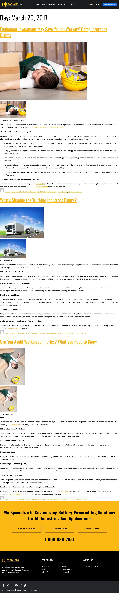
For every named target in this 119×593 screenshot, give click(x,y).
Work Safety (62, 192)
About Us (59, 4)
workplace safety (82, 499)
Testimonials (67, 569)
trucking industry (66, 333)
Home (37, 4)
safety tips (16, 424)
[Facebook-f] (3, 585)
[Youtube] (16, 585)
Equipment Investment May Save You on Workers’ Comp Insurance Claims (53, 32)
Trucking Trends (80, 333)
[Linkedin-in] (12, 585)
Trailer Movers (53, 333)
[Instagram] (20, 585)
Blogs (46, 192)
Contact (71, 4)
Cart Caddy (52, 192)
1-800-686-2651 (59, 539)
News (65, 4)
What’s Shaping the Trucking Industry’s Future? (38, 200)
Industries (51, 4)
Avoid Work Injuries (55, 499)
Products (44, 4)
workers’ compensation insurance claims (48, 127)
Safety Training (69, 499)
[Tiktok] (25, 585)
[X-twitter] (7, 585)
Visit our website (41, 187)
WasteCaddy (64, 491)
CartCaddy (40, 184)
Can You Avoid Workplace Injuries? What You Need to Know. (49, 341)
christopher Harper (12, 192)
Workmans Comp (75, 192)
